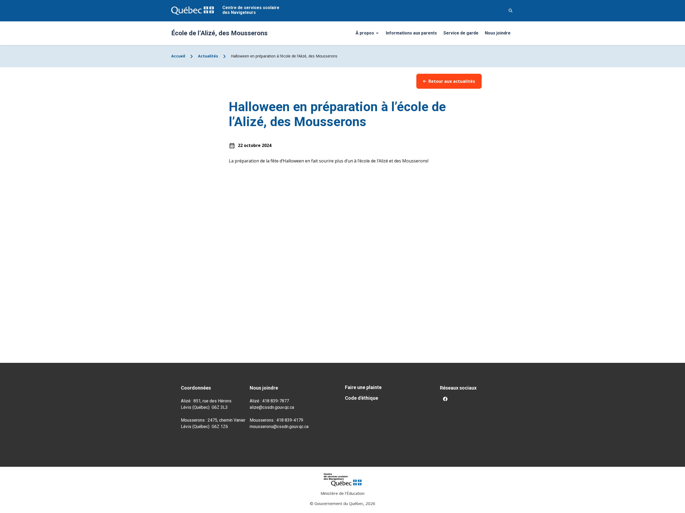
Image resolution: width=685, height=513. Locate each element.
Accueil (178, 56)
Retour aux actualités (451, 81)
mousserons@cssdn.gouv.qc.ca (279, 426)
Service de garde (460, 33)
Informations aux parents (411, 33)
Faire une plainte (363, 387)
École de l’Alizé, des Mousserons (219, 33)
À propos (369, 34)
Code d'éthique (361, 398)
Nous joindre (498, 33)
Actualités (208, 56)
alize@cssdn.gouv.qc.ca (272, 407)
